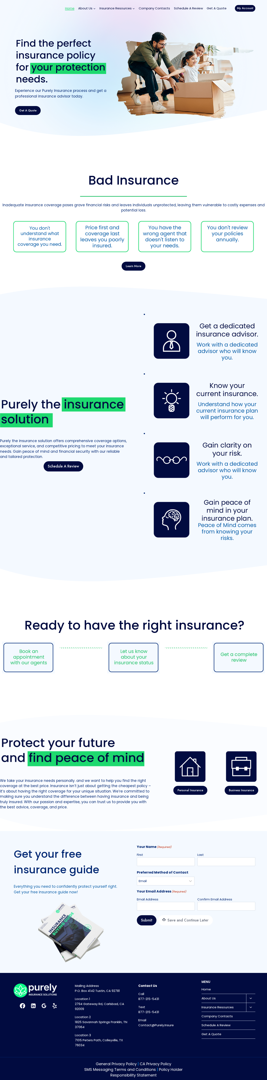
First (140, 854)
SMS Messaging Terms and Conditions (120, 1069)
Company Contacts (154, 8)
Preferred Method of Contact (162, 872)
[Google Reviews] (44, 1005)
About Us (209, 998)
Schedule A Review (188, 8)
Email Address (147, 899)
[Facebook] (22, 1005)
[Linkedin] (33, 1005)
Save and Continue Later (187, 920)
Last (200, 854)
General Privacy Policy (116, 1063)
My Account (245, 8)
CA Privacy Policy (155, 1063)
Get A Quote (217, 8)
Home (69, 8)
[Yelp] (54, 1005)
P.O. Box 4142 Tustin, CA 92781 (97, 991)
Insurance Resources (218, 1007)
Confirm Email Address (214, 899)
